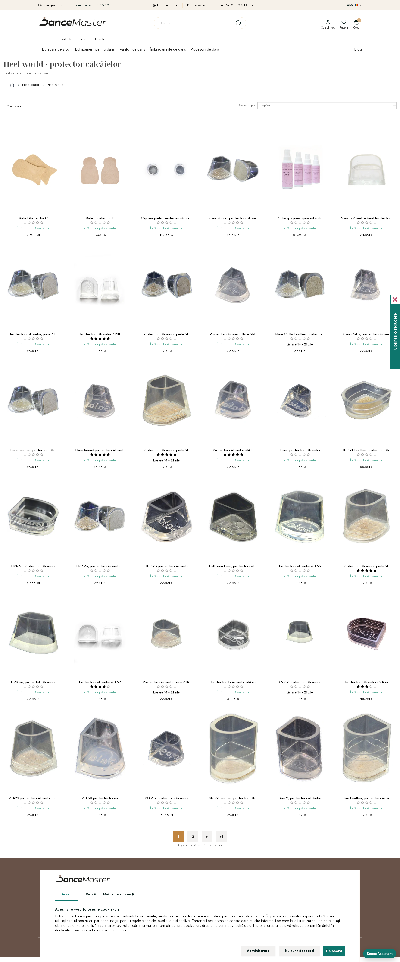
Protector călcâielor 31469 (100, 682)
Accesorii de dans (205, 49)
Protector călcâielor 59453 (366, 682)
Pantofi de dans (132, 49)
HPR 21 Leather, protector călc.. (366, 450)
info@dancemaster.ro (163, 5)
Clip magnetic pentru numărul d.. (166, 218)
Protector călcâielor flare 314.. (233, 334)
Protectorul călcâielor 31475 (233, 682)
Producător (30, 85)
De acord (334, 951)
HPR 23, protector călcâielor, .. (100, 566)
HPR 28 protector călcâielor (166, 566)
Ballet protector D (100, 218)
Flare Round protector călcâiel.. (100, 450)
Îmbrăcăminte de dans (168, 49)
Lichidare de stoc (56, 49)
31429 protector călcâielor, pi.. (33, 798)
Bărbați (65, 39)
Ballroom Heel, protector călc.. (233, 566)
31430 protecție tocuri (100, 798)
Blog (358, 49)
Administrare (258, 950)
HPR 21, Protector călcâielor (33, 566)
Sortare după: (247, 105)
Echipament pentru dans (95, 49)
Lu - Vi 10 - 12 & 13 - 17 (236, 5)
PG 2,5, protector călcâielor (167, 798)
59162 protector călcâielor (300, 682)
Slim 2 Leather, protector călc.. (233, 798)
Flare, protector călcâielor (300, 450)
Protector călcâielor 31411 (100, 334)
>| (221, 836)
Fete (83, 39)
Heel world (55, 85)
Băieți (99, 39)
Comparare (13, 106)
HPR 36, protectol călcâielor (33, 682)
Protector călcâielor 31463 (300, 566)
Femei (46, 39)
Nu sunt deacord (299, 950)
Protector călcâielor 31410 (233, 450)
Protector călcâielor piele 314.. (167, 682)
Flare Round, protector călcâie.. (233, 218)
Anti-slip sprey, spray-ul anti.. (299, 218)
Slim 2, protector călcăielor (300, 798)
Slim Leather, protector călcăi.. (367, 798)
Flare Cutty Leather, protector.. (300, 334)
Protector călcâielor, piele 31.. (33, 334)
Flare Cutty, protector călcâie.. (367, 334)
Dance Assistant (199, 5)
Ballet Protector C (33, 218)
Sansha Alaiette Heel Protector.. (366, 218)
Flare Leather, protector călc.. (33, 450)
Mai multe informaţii (118, 894)
